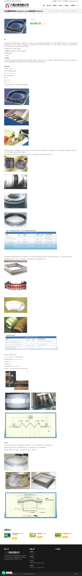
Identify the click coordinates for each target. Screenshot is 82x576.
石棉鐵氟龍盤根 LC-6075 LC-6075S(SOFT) (18, 534)
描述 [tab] (5, 39)
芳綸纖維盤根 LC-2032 (67, 533)
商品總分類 (34, 19)
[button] (24, 20)
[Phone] (3, 572)
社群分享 (43, 23)
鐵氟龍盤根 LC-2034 (41, 533)
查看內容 (14, 538)
